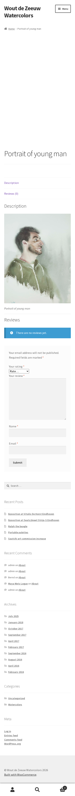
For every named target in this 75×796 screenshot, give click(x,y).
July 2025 (13, 616)
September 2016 (17, 653)
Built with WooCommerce (20, 774)
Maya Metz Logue (18, 583)
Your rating (16, 366)
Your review (17, 376)
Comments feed (13, 739)
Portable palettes (18, 532)
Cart (58, 786)
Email (13, 443)
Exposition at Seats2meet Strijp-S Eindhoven (33, 520)
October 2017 (15, 628)
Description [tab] (11, 183)
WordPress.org (12, 743)
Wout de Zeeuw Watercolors (22, 12)
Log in (7, 731)
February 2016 (16, 672)
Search (37, 790)
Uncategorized (16, 698)
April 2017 (13, 641)
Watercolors (15, 704)
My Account (12, 790)
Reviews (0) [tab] (11, 193)
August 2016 (15, 659)
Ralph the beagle (17, 526)
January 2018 (15, 622)
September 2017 (17, 634)
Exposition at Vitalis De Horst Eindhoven (31, 514)
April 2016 (13, 665)
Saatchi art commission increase (27, 538)
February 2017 (16, 647)
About (22, 565)
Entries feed (11, 735)
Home (11, 28)
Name (13, 426)
